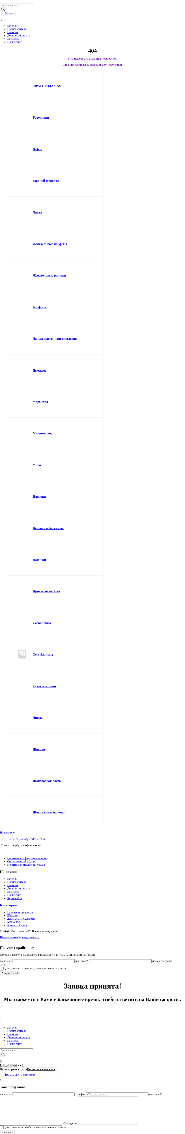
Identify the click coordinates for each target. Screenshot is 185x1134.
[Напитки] (22, 496)
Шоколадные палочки (49, 812)
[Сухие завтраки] (22, 686)
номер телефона (162, 961)
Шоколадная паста (47, 781)
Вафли (37, 149)
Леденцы (39, 370)
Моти (37, 465)
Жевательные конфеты (50, 244)
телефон (80, 1094)
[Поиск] (3, 9)
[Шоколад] (22, 749)
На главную (7, 832)
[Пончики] (22, 560)
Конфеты (39, 307)
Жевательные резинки (49, 275)
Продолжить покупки (19, 1074)
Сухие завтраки (44, 686)
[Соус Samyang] (22, 654)
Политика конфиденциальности (27, 858)
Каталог (12, 25)
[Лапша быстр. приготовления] (22, 339)
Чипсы (38, 717)
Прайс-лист (14, 41)
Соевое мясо (42, 623)
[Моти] (22, 465)
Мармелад (40, 402)
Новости (12, 32)
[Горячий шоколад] (22, 181)
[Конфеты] (22, 307)
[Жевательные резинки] (22, 275)
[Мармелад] (22, 402)
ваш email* (82, 961)
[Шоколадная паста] (22, 781)
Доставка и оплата (18, 35)
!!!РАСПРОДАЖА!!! (47, 86)
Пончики (39, 559)
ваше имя (6, 961)
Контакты (13, 38)
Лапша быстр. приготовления (55, 338)
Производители (17, 29)
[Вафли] (22, 149)
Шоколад (39, 749)
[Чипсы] (22, 718)
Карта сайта (14, 898)
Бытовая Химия (17, 925)
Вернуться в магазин (41, 1069)
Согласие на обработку (21, 861)
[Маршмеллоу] (22, 433)
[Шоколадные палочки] (22, 812)
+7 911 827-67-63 (10, 839)
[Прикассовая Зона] (22, 591)
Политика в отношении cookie (26, 864)
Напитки (39, 496)
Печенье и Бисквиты (48, 528)
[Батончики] (22, 117)
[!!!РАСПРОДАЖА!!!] (22, 86)
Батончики (41, 117)
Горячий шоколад (46, 180)
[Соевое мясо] (22, 623)
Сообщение (70, 1123)
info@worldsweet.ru (33, 839)
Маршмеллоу (42, 433)
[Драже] (22, 212)
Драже (37, 212)
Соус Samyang (43, 654)
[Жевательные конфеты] (22, 244)
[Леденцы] (22, 370)
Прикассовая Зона (46, 591)
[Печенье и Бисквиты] (22, 528)
